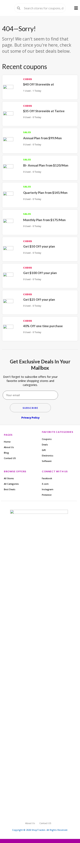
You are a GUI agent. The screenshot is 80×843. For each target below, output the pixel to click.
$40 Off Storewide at (38, 84)
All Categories (11, 483)
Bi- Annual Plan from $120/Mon (45, 165)
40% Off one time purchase (43, 326)
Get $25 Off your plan (39, 299)
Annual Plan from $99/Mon (42, 138)
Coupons (47, 439)
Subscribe (30, 407)
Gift (44, 450)
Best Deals (9, 489)
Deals (45, 444)
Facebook (47, 478)
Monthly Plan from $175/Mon (44, 220)
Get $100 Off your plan (40, 273)
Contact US (10, 458)
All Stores (9, 478)
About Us (9, 447)
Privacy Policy (30, 417)
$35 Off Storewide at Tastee (44, 111)
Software (46, 461)
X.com (45, 483)
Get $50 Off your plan (39, 246)
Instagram (47, 489)
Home (7, 441)
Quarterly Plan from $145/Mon (45, 192)
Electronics (47, 455)
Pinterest (46, 494)
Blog (6, 452)
